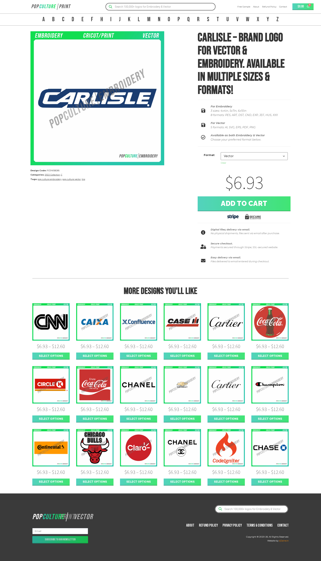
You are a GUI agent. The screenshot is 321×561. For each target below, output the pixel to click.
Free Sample (243, 6)
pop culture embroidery (49, 179)
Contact (283, 6)
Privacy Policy (232, 525)
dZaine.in (284, 540)
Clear (223, 162)
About (256, 6)
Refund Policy (269, 6)
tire (83, 179)
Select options (51, 355)
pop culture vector (71, 179)
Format (209, 155)
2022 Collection (52, 174)
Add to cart (244, 203)
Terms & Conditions (260, 525)
